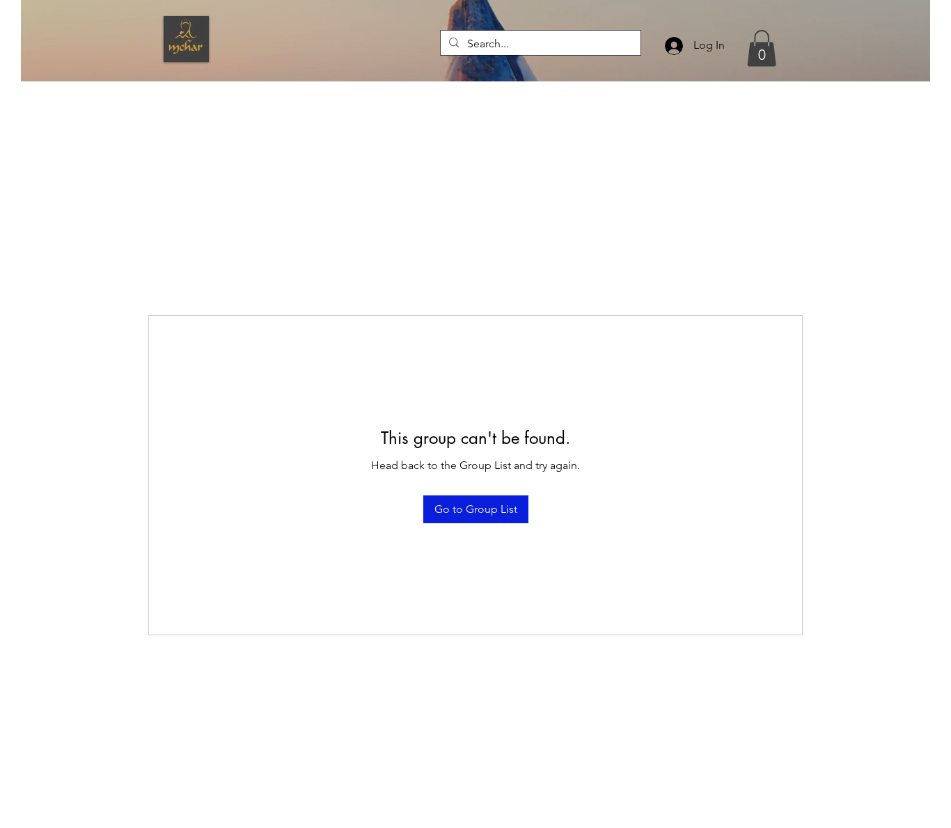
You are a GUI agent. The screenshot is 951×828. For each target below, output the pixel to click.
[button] (761, 48)
